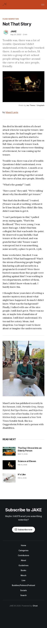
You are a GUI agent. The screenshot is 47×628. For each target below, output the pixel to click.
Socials (23, 590)
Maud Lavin (12, 112)
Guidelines (23, 565)
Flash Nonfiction (11, 19)
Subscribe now (25, 529)
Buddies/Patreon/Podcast (23, 585)
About (23, 560)
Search (23, 595)
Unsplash (40, 105)
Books (23, 570)
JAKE (13, 31)
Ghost (35, 606)
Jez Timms (30, 105)
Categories (23, 550)
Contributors (23, 555)
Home (23, 545)
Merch (23, 575)
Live (23, 580)
